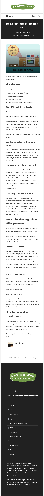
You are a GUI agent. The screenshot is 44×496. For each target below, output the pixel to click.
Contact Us (14, 428)
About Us (13, 410)
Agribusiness (14, 414)
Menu (11, 16)
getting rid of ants (17, 334)
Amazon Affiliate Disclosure (19, 423)
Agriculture (14, 419)
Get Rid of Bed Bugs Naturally (15, 358)
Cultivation (13, 432)
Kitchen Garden (15, 437)
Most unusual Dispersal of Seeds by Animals (32, 358)
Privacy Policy (14, 445)
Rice (11, 450)
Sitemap (13, 454)
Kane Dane (21, 69)
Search (35, 16)
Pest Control (13, 65)
